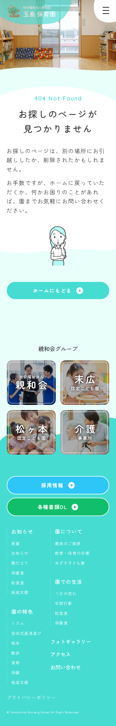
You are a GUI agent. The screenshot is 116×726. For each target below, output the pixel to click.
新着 (15, 543)
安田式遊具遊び (26, 633)
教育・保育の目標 (72, 553)
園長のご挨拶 (68, 543)
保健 (15, 672)
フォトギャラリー (70, 641)
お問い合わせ (65, 667)
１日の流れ (66, 593)
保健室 (17, 573)
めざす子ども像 (70, 563)
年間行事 (63, 603)
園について (68, 531)
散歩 (15, 653)
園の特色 (22, 611)
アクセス (60, 654)
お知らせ (22, 531)
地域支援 (20, 592)
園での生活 (68, 581)
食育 (15, 662)
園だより (20, 563)
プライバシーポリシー (31, 697)
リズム (17, 623)
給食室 (17, 582)
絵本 (15, 643)
